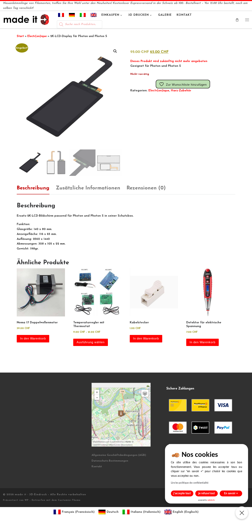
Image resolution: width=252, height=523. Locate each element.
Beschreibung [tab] (33, 188)
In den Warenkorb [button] (33, 338)
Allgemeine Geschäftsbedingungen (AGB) (119, 455)
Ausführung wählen (91, 342)
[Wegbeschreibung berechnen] (148, 386)
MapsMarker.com (101, 441)
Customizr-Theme (69, 500)
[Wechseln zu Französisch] (61, 15)
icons (120, 441)
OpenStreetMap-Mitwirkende (106, 444)
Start (20, 36)
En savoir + (231, 493)
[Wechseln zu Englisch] (93, 15)
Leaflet (114, 441)
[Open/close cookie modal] (241, 512)
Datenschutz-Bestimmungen (110, 461)
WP (27, 500)
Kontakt (97, 466)
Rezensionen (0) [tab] (146, 188)
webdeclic (211, 500)
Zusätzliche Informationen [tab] (88, 188)
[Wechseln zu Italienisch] (83, 15)
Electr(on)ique (37, 36)
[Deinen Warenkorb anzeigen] (237, 20)
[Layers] (144, 393)
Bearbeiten (126, 444)
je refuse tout (206, 493)
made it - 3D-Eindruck (31, 494)
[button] (115, 51)
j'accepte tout (182, 493)
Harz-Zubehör (181, 90)
